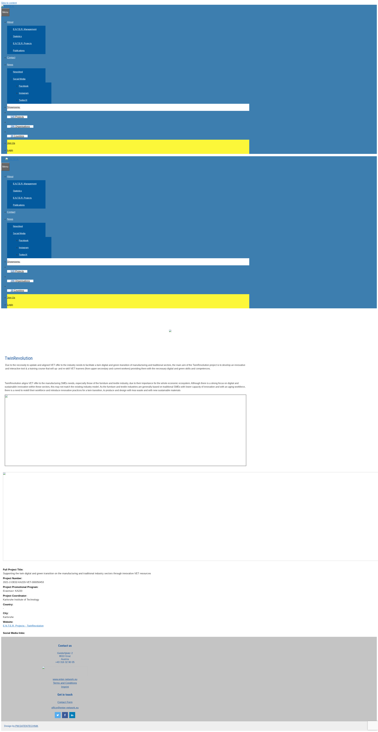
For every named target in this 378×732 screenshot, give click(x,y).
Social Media (19, 79)
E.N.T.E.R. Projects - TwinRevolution (23, 625)
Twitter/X (23, 100)
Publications (19, 50)
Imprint (65, 686)
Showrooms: (13, 107)
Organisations (20, 126)
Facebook (23, 86)
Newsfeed (18, 72)
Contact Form (64, 702)
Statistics (17, 36)
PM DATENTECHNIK (26, 726)
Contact (11, 57)
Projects (17, 117)
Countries (17, 136)
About (10, 22)
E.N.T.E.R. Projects (22, 43)
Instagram (24, 93)
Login (10, 150)
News (10, 64)
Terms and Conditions (65, 683)
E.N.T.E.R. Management (24, 29)
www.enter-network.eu (65, 679)
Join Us (11, 143)
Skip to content (9, 3)
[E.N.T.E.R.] (7, 6)
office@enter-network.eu (65, 707)
